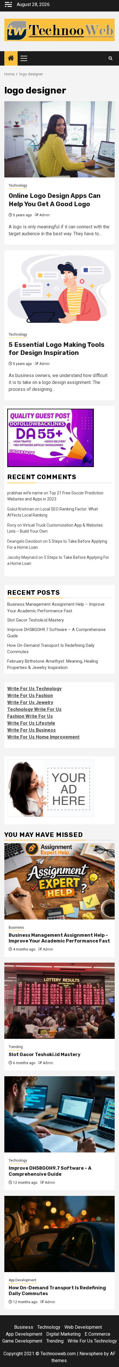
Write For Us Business (31, 730)
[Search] (110, 58)
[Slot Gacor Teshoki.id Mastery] (59, 1001)
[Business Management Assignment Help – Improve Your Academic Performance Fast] (59, 881)
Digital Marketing (63, 1334)
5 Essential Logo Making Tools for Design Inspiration (57, 349)
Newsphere (91, 1353)
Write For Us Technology (34, 688)
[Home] (11, 59)
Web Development (83, 1327)
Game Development (22, 1341)
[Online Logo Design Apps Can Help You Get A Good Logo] (59, 139)
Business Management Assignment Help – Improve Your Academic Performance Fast (59, 938)
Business (16, 928)
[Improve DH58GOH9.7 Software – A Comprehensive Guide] (59, 1114)
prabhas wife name (25, 493)
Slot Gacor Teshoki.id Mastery (35, 620)
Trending (16, 1047)
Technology (18, 185)
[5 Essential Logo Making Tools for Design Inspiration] (59, 288)
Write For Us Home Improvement (43, 737)
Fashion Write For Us (30, 716)
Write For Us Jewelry (30, 702)
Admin (44, 215)
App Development (22, 1280)
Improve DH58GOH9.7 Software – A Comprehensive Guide (50, 1171)
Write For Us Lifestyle (31, 723)
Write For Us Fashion (30, 695)
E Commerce (97, 1334)
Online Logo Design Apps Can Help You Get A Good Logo (55, 200)
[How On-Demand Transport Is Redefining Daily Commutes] (59, 1234)
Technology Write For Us (34, 709)
